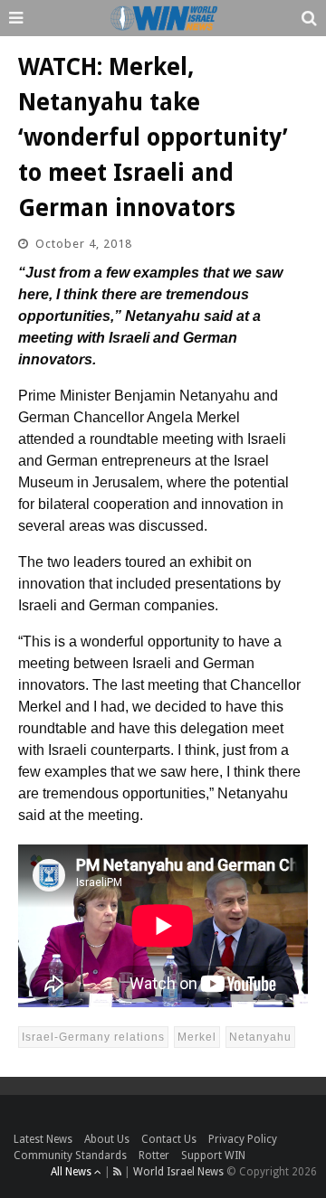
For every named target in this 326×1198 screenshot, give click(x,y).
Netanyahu (260, 1037)
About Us (106, 1139)
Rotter (154, 1155)
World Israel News (178, 1171)
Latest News (43, 1139)
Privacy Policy (242, 1139)
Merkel (196, 1037)
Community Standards (70, 1155)
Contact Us (169, 1139)
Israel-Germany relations (93, 1037)
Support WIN (213, 1155)
